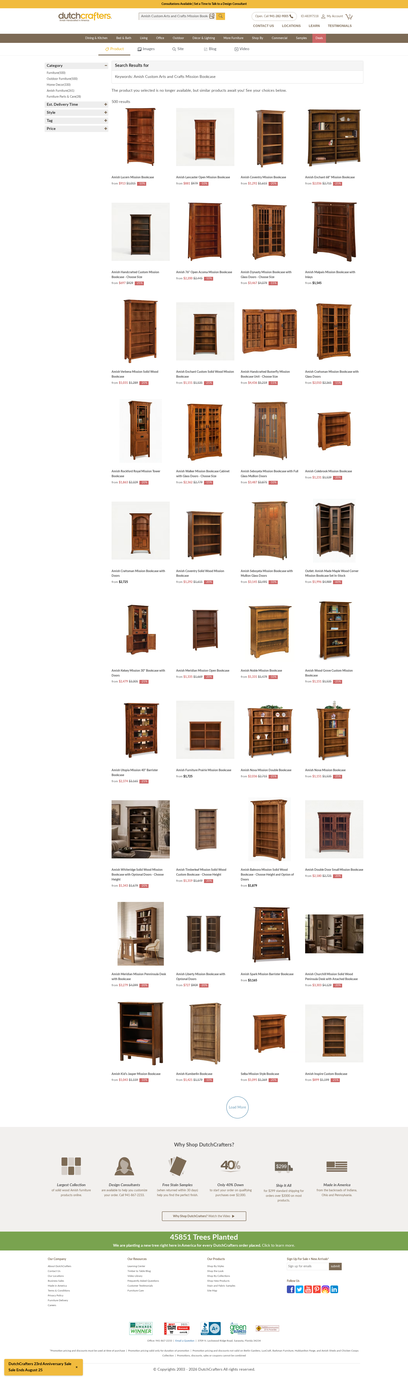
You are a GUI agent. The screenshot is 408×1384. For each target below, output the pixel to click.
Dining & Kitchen (96, 38)
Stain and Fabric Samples (221, 1285)
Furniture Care (136, 1290)
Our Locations (56, 1276)
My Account (334, 16)
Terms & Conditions (59, 1290)
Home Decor (59, 84)
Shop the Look (215, 1271)
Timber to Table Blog (139, 1271)
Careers (52, 1305)
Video (244, 49)
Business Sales (56, 1281)
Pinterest (317, 1289)
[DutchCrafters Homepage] (85, 16)
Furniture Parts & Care (64, 96)
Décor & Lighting (204, 38)
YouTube (308, 1289)
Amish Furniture (60, 90)
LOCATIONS (291, 26)
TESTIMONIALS (340, 26)
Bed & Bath (123, 38)
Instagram (325, 1289)
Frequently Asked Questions (143, 1281)
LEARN (314, 26)
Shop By (257, 38)
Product (116, 49)
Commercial (279, 38)
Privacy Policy (55, 1295)
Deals (319, 38)
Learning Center (136, 1266)
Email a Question (184, 1340)
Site (180, 49)
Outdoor (178, 38)
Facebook (291, 1289)
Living (143, 38)
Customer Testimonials (140, 1285)
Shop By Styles (215, 1266)
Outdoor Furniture (62, 78)
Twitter (299, 1289)
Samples (301, 38)
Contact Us (54, 1271)
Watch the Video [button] (202, 1216)
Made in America (57, 1285)
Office (160, 38)
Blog (212, 49)
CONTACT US (263, 26)
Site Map (212, 1290)
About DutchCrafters (59, 1266)
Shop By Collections (218, 1276)
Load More (237, 1107)
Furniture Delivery (58, 1300)
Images (148, 49)
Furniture (56, 73)
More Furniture (233, 38)
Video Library (135, 1276)
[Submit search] (220, 16)
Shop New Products (218, 1281)
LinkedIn (334, 1289)
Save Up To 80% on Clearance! (204, 4)
